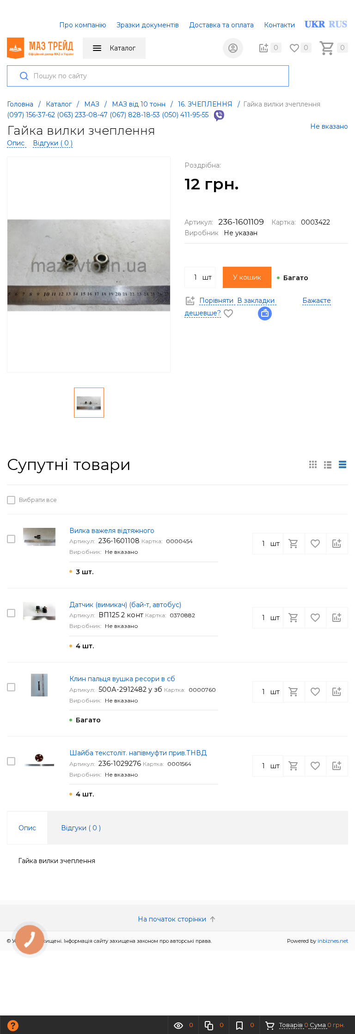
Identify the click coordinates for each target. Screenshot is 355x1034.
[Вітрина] (312, 464)
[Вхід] (233, 48)
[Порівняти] (337, 499)
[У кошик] (295, 499)
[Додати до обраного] (316, 499)
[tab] (27, 828)
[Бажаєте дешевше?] (267, 313)
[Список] (342, 464)
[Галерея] (327, 464)
